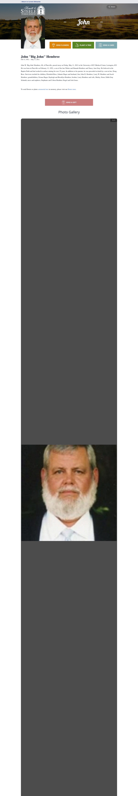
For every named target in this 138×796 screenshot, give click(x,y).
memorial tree (43, 89)
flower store (72, 89)
